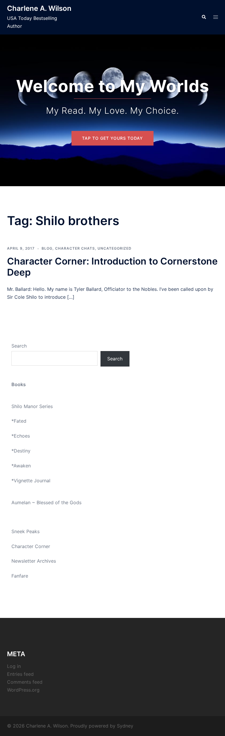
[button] (203, 17)
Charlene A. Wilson (39, 8)
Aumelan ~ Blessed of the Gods (46, 502)
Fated (20, 421)
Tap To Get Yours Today (112, 138)
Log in (14, 666)
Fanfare (19, 576)
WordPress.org (23, 690)
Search (19, 346)
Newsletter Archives (33, 561)
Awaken (22, 466)
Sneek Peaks (25, 531)
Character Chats (75, 248)
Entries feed (20, 674)
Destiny (22, 451)
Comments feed (24, 682)
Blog (47, 248)
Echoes (22, 436)
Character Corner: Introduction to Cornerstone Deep (112, 266)
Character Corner (30, 546)
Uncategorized (115, 248)
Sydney (125, 726)
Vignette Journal (32, 480)
